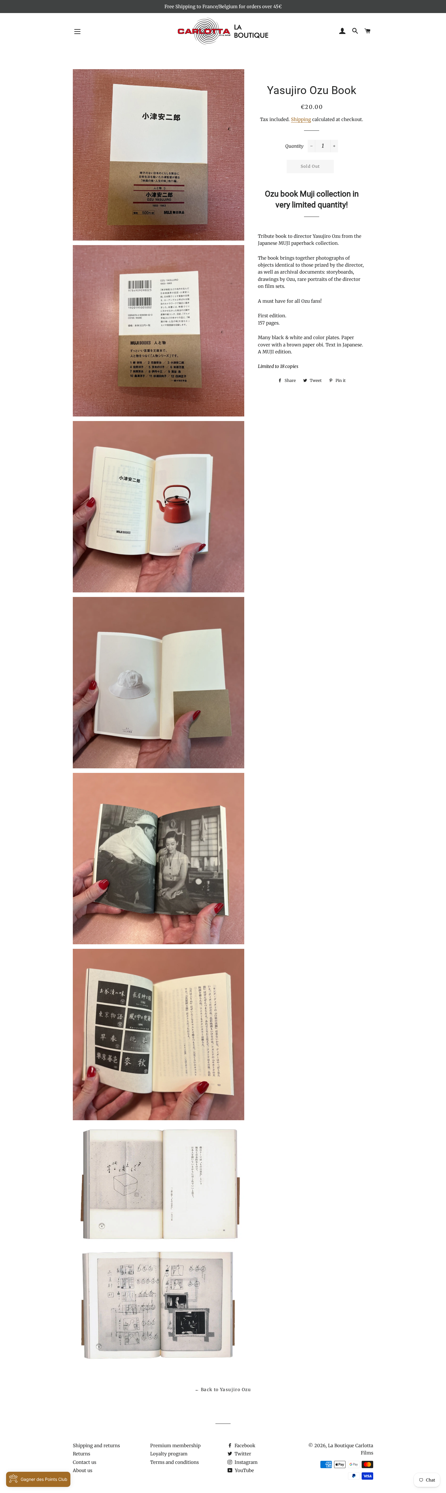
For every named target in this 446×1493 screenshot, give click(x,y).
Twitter (242, 1454)
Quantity (294, 146)
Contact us (84, 1462)
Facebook (244, 1445)
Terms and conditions (174, 1462)
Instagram (245, 1462)
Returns (81, 1454)
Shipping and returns (96, 1445)
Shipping (301, 119)
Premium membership (175, 1445)
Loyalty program (169, 1454)
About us (82, 1470)
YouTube (244, 1470)
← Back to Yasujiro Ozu (223, 1389)
